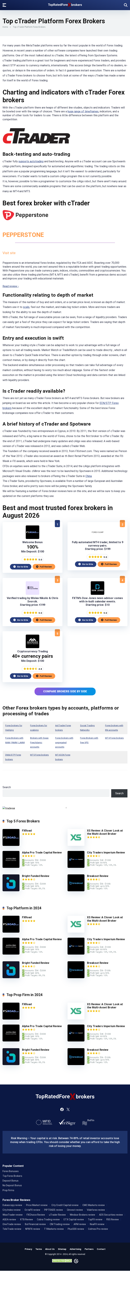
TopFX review (95, 1219)
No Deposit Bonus (12, 1185)
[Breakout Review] (76, 890)
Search (7, 787)
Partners (89, 1249)
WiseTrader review (13, 1214)
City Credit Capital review (65, 1205)
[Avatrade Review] (32, 647)
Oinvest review (75, 1209)
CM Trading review (60, 1224)
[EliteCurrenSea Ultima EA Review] (32, 593)
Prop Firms (8, 1190)
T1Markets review (54, 1229)
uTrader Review (57, 1214)
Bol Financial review (35, 1224)
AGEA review (9, 1219)
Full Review (45, 566)
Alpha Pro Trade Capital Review (42, 852)
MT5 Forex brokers (39, 755)
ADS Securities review (111, 1214)
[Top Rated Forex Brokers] (65, 4)
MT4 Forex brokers (114, 738)
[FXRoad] (32, 538)
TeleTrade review (12, 1229)
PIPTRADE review (53, 1209)
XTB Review (26, 1219)
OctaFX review (32, 1209)
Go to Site (22, 566)
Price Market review (37, 1205)
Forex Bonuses (11, 1171)
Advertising (75, 1249)
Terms (38, 1249)
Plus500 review (76, 1229)
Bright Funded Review (35, 876)
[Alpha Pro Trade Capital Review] (11, 866)
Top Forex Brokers (12, 1176)
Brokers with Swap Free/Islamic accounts (39, 742)
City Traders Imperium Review (106, 852)
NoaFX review (97, 1224)
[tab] (64, 808)
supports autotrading (31, 161)
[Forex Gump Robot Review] (97, 538)
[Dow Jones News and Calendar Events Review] (97, 593)
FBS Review (112, 1219)
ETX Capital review (74, 1219)
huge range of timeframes (83, 111)
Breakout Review (97, 876)
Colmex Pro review (98, 1229)
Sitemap (62, 1249)
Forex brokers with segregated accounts (64, 742)
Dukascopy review (12, 1205)
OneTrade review (12, 1224)
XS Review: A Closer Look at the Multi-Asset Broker (105, 832)
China (88, 476)
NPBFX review (32, 1229)
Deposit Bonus (10, 1180)
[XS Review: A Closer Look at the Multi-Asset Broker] (76, 845)
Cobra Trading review (48, 1219)
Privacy (28, 1249)
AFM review (80, 1224)
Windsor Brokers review (82, 1214)
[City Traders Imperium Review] (76, 866)
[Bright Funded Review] (11, 890)
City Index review (12, 1209)
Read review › (11, 286)
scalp (26, 307)
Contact (101, 1249)
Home (5, 27)
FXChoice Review (36, 1214)
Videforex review (96, 1209)
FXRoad (27, 830)
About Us (50, 1249)
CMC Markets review (93, 1205)
